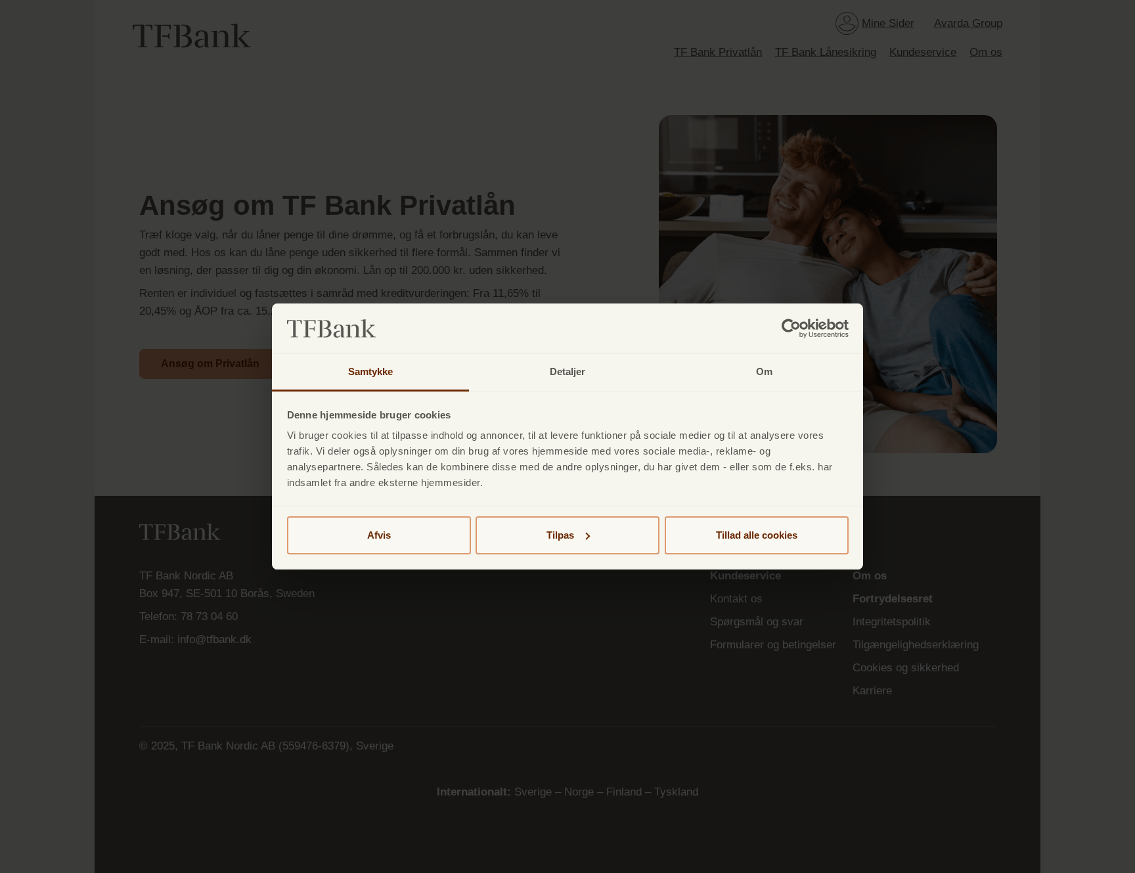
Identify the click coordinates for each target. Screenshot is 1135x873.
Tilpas (560, 535)
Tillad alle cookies (756, 535)
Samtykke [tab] (370, 371)
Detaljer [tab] (568, 371)
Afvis (379, 535)
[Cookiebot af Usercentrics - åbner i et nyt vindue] (791, 328)
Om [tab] (764, 371)
